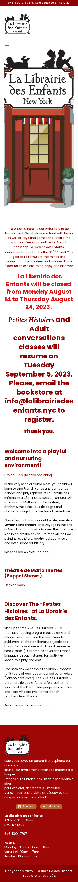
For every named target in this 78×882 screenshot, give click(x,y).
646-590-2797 (15, 834)
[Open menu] (7, 44)
